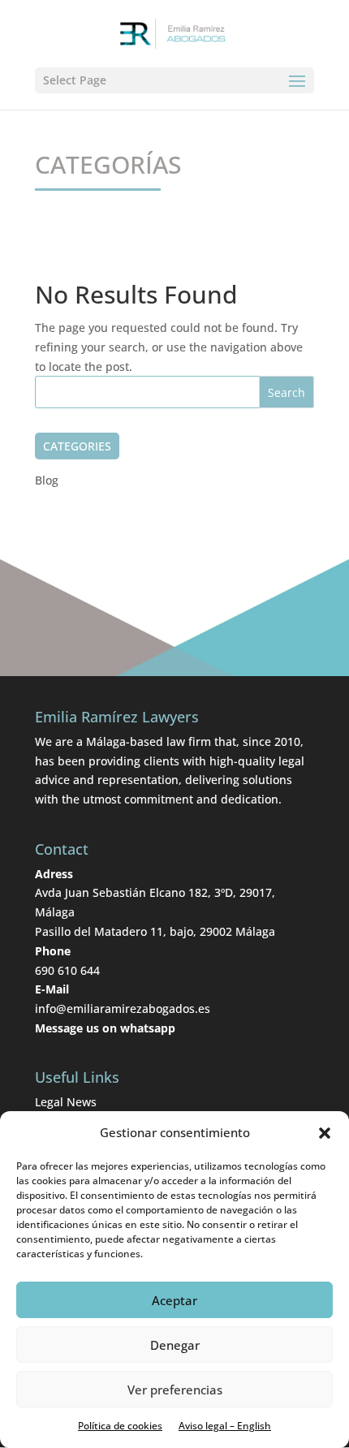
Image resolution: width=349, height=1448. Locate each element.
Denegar (175, 1345)
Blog (46, 480)
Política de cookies (120, 1426)
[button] (325, 1133)
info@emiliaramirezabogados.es (122, 1008)
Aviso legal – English (225, 1426)
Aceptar (174, 1300)
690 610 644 (67, 970)
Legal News (66, 1102)
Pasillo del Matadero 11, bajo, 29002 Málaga (155, 931)
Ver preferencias (174, 1389)
